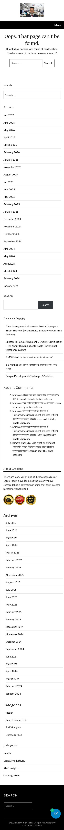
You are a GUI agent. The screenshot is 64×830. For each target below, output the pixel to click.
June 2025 (9, 189)
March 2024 (10, 270)
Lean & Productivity (17, 719)
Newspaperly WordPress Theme (38, 824)
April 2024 (9, 263)
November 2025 (12, 167)
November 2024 (12, 226)
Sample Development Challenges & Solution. (30, 376)
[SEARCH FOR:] (26, 63)
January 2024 (10, 285)
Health (9, 712)
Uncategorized (14, 734)
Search (8, 296)
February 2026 (11, 152)
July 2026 (8, 115)
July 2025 (8, 182)
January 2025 (10, 211)
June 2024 (9, 248)
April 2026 (9, 137)
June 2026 (9, 122)
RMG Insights (13, 727)
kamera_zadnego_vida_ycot (27, 442)
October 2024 (11, 233)
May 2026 (9, 130)
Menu (57, 25)
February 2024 (11, 278)
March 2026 (10, 144)
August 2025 (10, 174)
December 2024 (12, 218)
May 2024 (9, 256)
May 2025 (9, 196)
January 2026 (10, 159)
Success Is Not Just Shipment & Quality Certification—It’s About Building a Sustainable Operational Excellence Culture (34, 345)
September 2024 (12, 241)
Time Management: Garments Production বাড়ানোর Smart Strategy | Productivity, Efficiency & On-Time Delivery (34, 330)
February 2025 (11, 204)
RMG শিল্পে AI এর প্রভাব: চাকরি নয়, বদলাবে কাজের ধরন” (29, 357)
